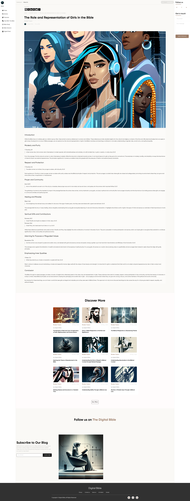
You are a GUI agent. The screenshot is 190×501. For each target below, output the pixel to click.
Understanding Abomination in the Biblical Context (122, 361)
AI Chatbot (101, 492)
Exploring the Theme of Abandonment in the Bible (65, 361)
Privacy (80, 492)
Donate (107, 492)
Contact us (87, 492)
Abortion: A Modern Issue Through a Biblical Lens (123, 390)
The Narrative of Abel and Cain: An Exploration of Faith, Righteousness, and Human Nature (66, 331)
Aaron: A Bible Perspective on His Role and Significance (93, 331)
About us (94, 492)
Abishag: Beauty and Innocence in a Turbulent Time (66, 390)
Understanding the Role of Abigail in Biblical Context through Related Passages (94, 361)
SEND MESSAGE (182, 36)
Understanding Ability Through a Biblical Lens (94, 390)
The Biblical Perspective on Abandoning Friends (124, 330)
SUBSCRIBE (47, 455)
